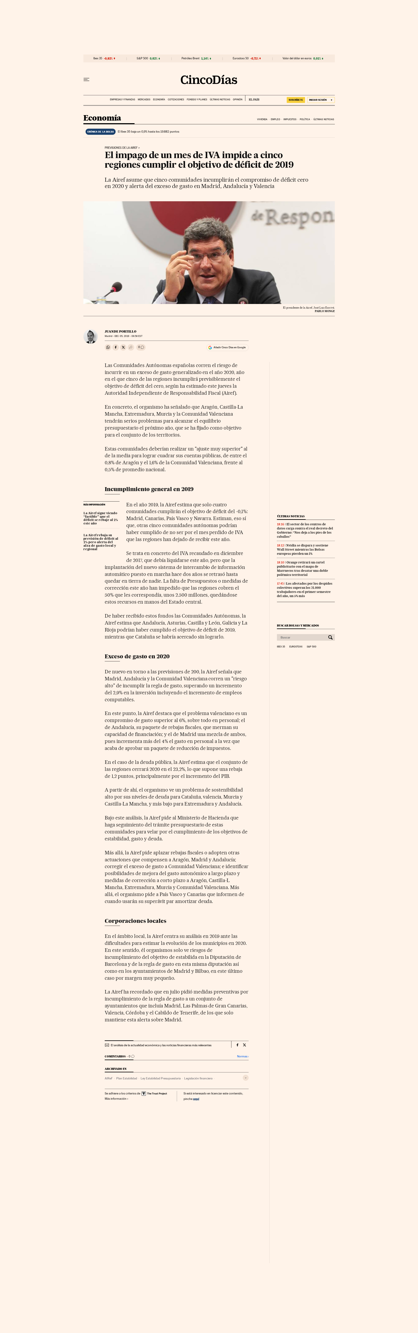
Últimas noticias (220, 99)
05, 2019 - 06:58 (128, 336)
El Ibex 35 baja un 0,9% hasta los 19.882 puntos (148, 131)
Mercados (144, 99)
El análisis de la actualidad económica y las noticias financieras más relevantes (161, 1045)
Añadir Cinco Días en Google (230, 347)
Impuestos (289, 119)
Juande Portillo (120, 331)
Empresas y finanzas (122, 99)
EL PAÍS (252, 98)
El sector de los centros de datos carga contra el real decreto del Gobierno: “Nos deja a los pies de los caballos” (305, 530)
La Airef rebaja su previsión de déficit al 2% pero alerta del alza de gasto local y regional (100, 542)
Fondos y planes (197, 99)
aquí (196, 1099)
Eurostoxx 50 (241, 58)
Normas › (243, 1056)
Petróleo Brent (190, 58)
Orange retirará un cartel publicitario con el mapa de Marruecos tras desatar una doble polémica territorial (302, 568)
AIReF (109, 1078)
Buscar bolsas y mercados (298, 625)
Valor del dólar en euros (297, 58)
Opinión (237, 99)
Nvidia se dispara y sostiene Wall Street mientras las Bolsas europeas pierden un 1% (302, 549)
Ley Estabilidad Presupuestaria (161, 1078)
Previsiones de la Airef (121, 147)
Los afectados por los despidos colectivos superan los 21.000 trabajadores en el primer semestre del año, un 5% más (304, 590)
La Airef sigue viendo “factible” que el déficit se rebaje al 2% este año (100, 518)
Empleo (275, 119)
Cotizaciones (176, 99)
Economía (159, 99)
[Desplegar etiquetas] (246, 1078)
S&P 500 (142, 58)
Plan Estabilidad (126, 1078)
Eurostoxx (295, 646)
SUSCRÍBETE (296, 99)
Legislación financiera (198, 1078)
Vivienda (262, 119)
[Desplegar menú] (86, 79)
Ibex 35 (97, 58)
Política (305, 119)
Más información (115, 1098)
